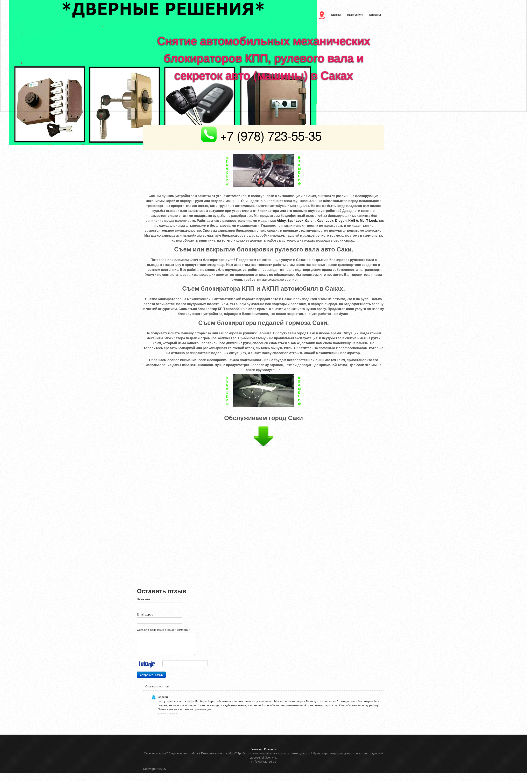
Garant (310, 220)
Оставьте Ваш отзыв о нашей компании (163, 629)
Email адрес (145, 614)
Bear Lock (295, 220)
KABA (353, 220)
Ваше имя (143, 599)
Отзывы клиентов (157, 686)
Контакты (375, 14)
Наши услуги (355, 14)
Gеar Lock (325, 220)
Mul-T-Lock (368, 220)
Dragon (341, 220)
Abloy (281, 220)
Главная (336, 14)
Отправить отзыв (151, 675)
